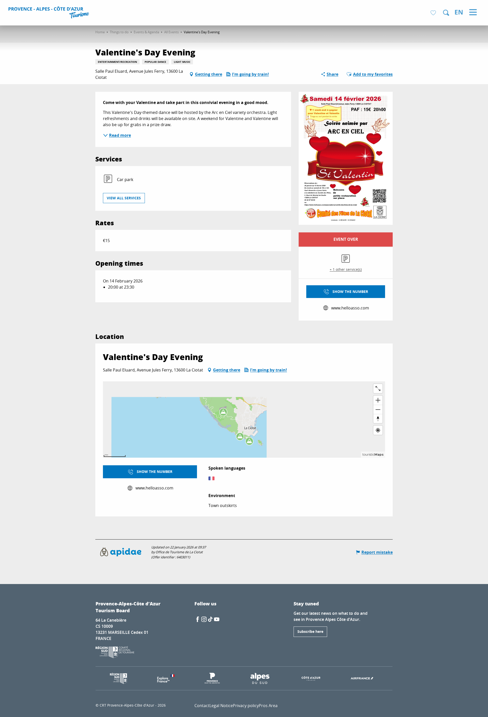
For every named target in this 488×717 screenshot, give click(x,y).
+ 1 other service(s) (346, 269)
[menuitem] (49, 13)
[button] (446, 13)
